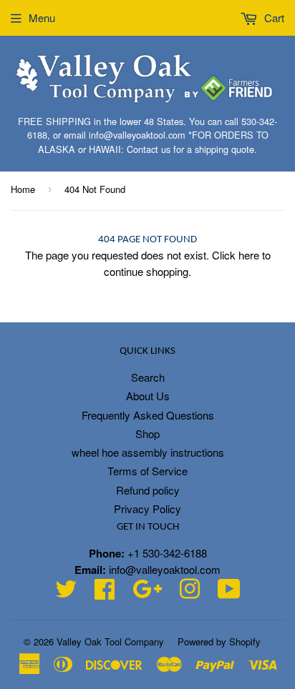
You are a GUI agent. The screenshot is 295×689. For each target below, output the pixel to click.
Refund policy (148, 489)
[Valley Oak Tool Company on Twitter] (66, 592)
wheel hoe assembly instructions (148, 452)
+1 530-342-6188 (167, 552)
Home (23, 189)
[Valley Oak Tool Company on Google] (147, 592)
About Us (148, 395)
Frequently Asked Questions (148, 414)
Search (148, 377)
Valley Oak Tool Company (110, 641)
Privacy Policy (147, 508)
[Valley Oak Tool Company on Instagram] (189, 592)
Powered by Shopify (219, 641)
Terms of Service (147, 470)
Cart (272, 17)
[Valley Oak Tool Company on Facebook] (104, 592)
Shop (147, 433)
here (248, 254)
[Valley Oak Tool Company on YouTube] (229, 592)
